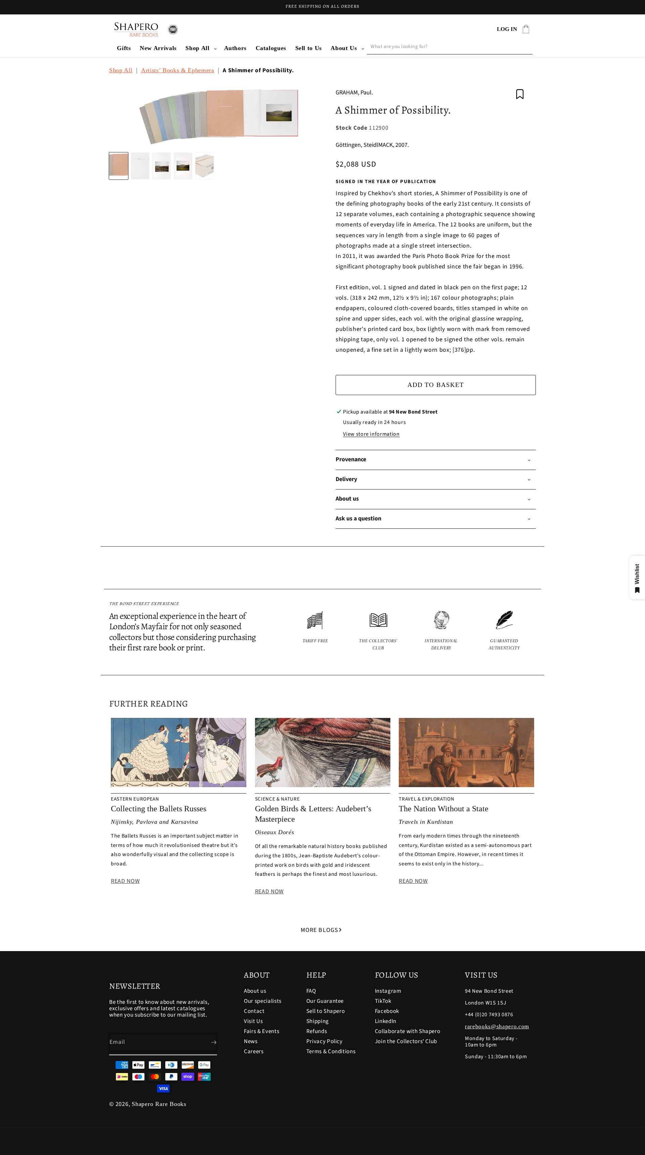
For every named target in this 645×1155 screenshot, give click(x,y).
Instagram (388, 991)
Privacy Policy (324, 1041)
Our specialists (263, 1001)
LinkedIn (385, 1021)
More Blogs (319, 930)
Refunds (316, 1031)
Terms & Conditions (331, 1051)
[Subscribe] (208, 1042)
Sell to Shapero (325, 1011)
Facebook (387, 1011)
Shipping (317, 1021)
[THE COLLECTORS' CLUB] (378, 631)
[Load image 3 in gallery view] (161, 166)
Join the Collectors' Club (406, 1041)
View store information (371, 434)
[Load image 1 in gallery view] (118, 166)
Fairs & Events (261, 1031)
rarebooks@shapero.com (497, 1026)
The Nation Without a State (443, 808)
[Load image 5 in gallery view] (204, 166)
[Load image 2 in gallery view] (140, 166)
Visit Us (253, 1021)
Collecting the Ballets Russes (158, 808)
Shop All (197, 48)
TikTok (383, 1001)
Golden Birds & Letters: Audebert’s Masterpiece (313, 813)
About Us (344, 48)
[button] (200, 48)
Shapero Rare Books (159, 1104)
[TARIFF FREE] (315, 631)
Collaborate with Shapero (407, 1031)
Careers (254, 1051)
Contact (254, 1011)
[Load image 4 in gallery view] (183, 166)
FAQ (311, 991)
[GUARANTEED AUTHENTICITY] (504, 631)
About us (255, 991)
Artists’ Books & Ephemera (177, 70)
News (251, 1041)
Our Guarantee (325, 1001)
